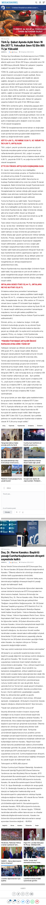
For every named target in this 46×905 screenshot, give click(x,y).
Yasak (37, 825)
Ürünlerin (40, 425)
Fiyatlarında (21, 425)
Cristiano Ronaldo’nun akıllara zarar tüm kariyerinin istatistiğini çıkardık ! (25, 8)
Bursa (12, 825)
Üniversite (29, 825)
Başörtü (4, 825)
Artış (3, 425)
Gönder (7, 512)
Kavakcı (19, 825)
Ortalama (31, 425)
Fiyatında (11, 425)
